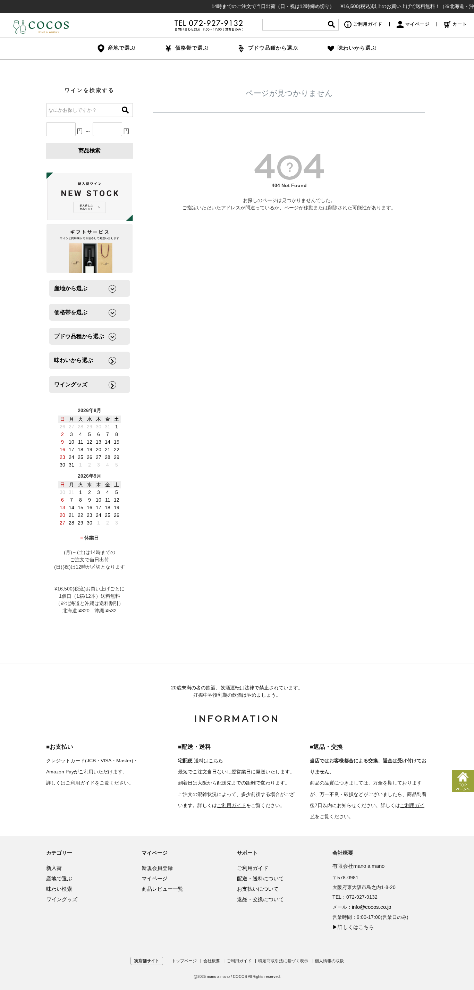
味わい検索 (59, 889)
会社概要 (211, 960)
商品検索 (89, 150)
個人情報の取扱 (329, 960)
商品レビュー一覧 (162, 889)
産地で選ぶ (59, 878)
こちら (216, 760)
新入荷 (54, 868)
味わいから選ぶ (357, 48)
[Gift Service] (89, 248)
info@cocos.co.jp (371, 907)
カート (459, 24)
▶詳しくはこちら (353, 927)
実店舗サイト (146, 960)
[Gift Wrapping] (89, 197)
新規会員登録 (157, 868)
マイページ (417, 24)
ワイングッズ (61, 899)
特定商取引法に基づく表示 (283, 960)
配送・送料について (260, 878)
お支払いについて (258, 889)
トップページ (184, 960)
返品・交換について (260, 899)
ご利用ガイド (367, 24)
